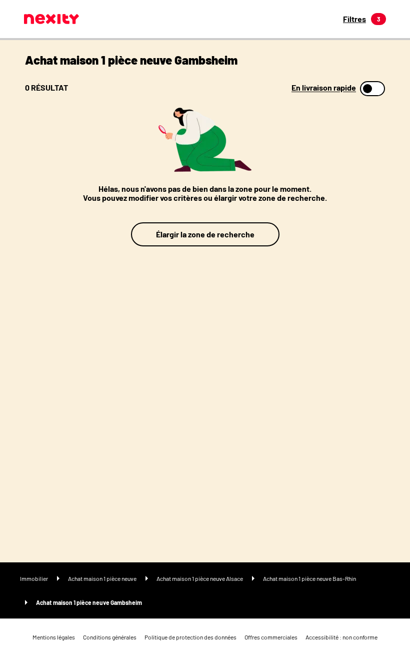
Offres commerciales (271, 636)
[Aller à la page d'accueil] (51, 19)
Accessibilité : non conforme (342, 636)
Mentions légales (53, 636)
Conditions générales (109, 636)
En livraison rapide (324, 87)
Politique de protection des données (190, 636)
